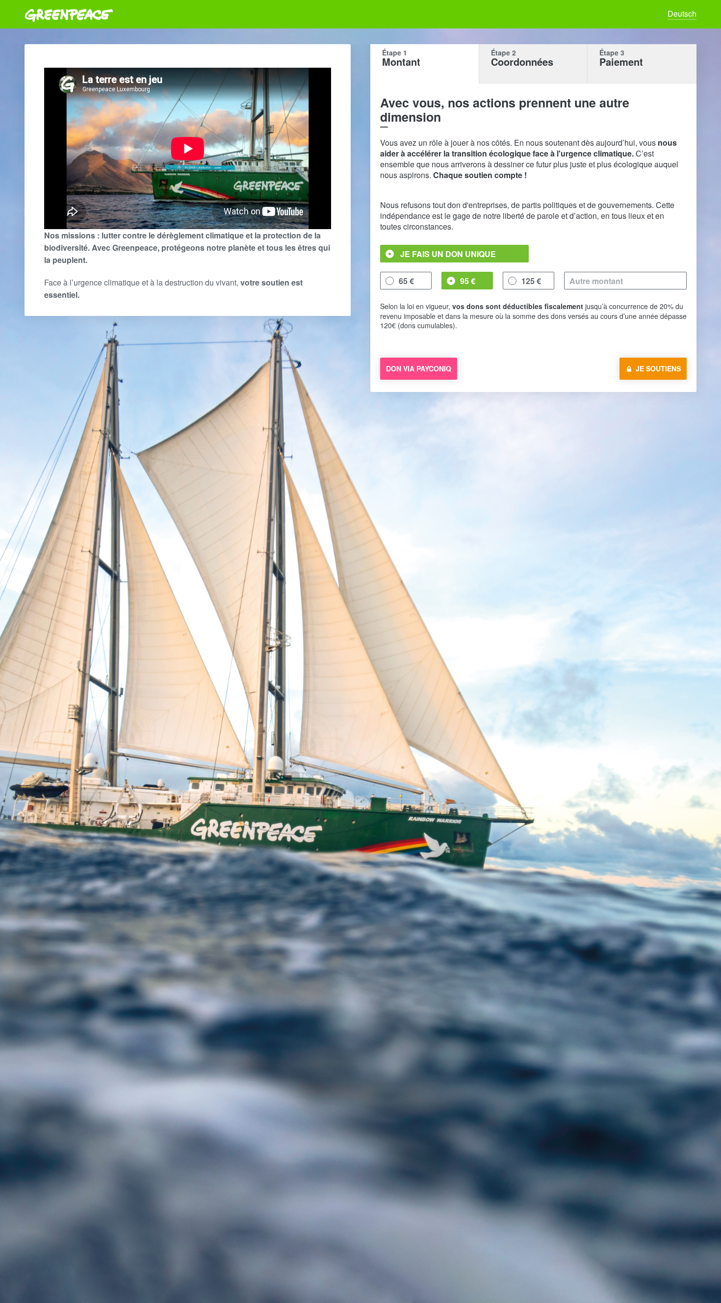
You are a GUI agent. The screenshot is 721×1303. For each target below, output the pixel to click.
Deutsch (682, 13)
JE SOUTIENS (658, 368)
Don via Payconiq (418, 368)
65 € (406, 281)
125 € (531, 281)
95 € (467, 281)
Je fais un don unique (448, 254)
